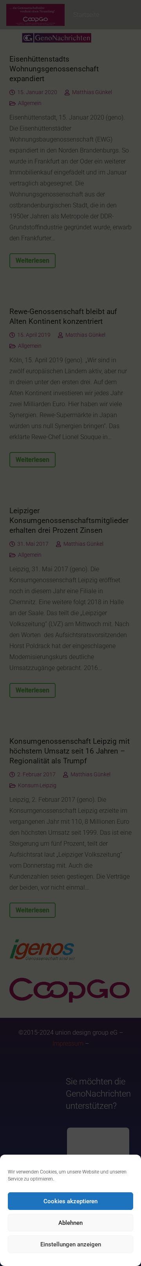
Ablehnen (70, 1222)
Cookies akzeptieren (70, 1201)
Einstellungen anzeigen (70, 1244)
